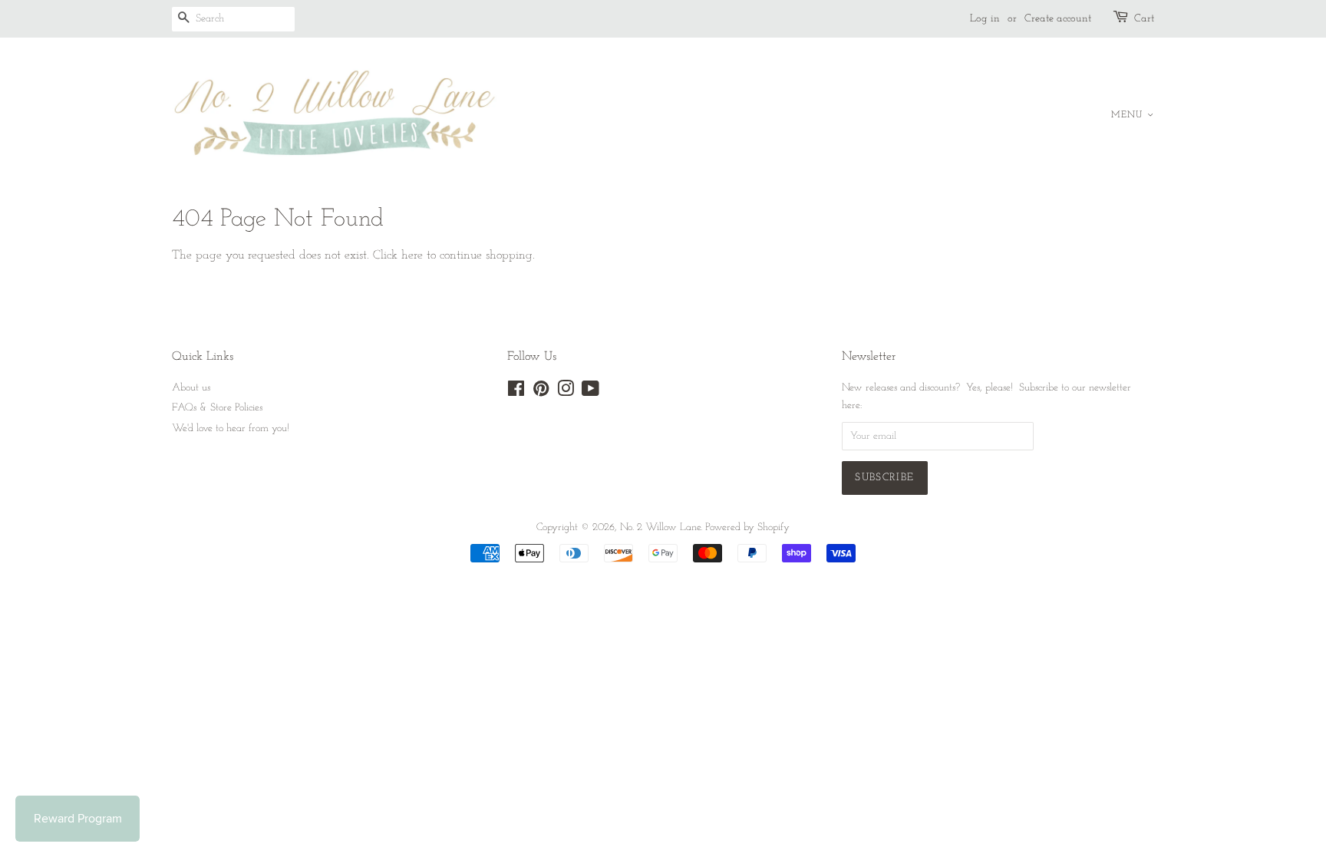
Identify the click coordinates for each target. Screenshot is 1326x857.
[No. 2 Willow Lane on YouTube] (590, 392)
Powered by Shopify (747, 527)
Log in (985, 19)
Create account (1057, 19)
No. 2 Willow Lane (660, 527)
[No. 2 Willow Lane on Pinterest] (541, 392)
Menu (1129, 115)
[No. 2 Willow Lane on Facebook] (516, 392)
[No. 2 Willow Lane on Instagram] (565, 392)
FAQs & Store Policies (217, 408)
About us (191, 388)
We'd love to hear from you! (230, 428)
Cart (1144, 19)
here (412, 255)
